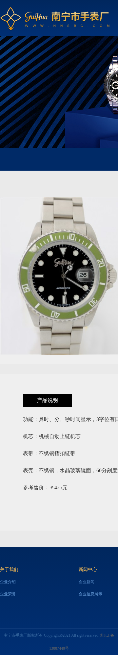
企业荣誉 (8, 594)
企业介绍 (8, 582)
